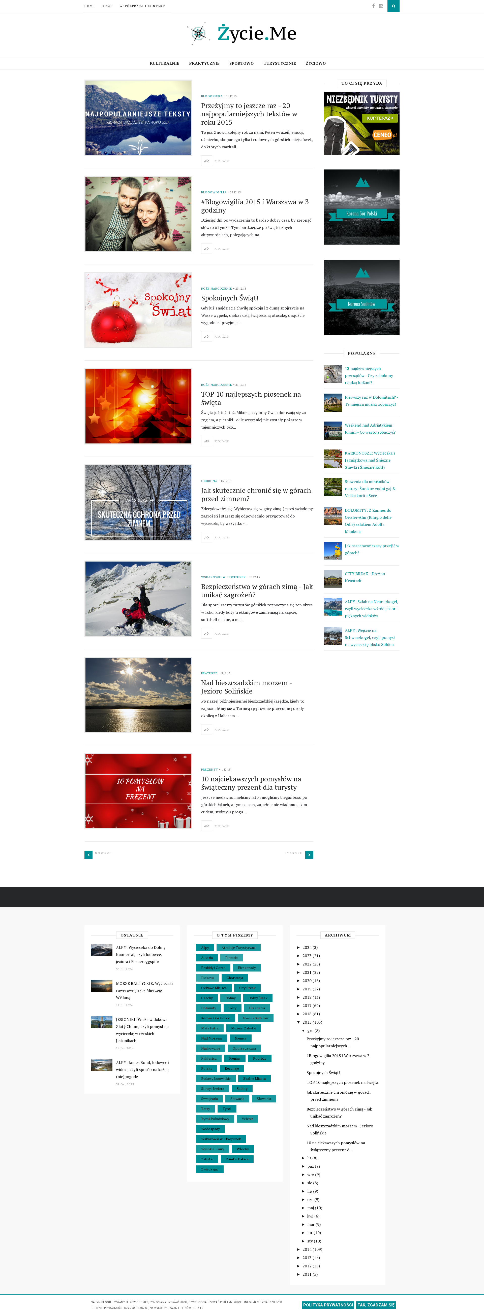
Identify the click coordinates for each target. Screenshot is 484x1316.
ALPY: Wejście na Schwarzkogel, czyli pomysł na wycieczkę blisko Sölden (370, 637)
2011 (307, 1274)
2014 (307, 1249)
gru (311, 1030)
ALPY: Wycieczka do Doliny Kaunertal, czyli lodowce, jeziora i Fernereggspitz (141, 954)
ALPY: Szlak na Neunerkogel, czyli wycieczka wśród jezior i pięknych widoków (371, 608)
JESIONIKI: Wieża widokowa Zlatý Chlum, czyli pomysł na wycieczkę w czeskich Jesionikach (142, 1030)
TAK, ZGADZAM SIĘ (376, 1305)
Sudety (242, 1088)
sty (310, 1241)
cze (310, 1199)
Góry (232, 1008)
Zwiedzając (210, 1169)
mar (311, 1224)
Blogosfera (212, 96)
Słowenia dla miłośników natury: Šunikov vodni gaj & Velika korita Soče (370, 488)
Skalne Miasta (254, 1078)
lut (310, 1232)
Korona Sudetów (255, 1018)
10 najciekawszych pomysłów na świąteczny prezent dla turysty (251, 783)
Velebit (247, 1118)
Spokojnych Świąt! (230, 297)
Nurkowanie (210, 1048)
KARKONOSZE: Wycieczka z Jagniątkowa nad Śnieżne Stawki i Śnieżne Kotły (370, 460)
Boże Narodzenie (216, 288)
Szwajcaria (209, 1098)
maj (311, 1207)
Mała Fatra (210, 1028)
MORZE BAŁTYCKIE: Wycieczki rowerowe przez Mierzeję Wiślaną (144, 990)
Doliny (230, 997)
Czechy (207, 997)
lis (309, 1158)
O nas (107, 6)
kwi (310, 1216)
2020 (307, 980)
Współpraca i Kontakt (142, 6)
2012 (307, 1266)
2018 (307, 997)
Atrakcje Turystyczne (239, 947)
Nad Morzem (211, 1038)
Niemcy (241, 1038)
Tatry (205, 1108)
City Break (247, 987)
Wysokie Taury (212, 1149)
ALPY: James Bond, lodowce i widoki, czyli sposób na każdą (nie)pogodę (142, 1069)
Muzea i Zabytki (243, 1028)
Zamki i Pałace (237, 1159)
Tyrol (227, 1108)
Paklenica (209, 1058)
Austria (207, 957)
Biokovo (207, 977)
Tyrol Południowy (215, 1118)
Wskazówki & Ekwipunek (223, 577)
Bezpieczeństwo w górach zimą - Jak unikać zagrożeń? (257, 590)
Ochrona (209, 481)
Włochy (243, 1149)
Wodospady (210, 1128)
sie (310, 1183)
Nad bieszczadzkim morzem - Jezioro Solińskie (246, 687)
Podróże (259, 1058)
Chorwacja (235, 977)
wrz (311, 1174)
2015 (307, 1022)
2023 (307, 955)
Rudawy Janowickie (216, 1078)
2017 (307, 1005)
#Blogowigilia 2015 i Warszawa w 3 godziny (255, 206)
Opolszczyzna (244, 1048)
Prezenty (209, 769)
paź (311, 1166)
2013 (307, 1257)
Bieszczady (247, 967)
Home (89, 6)
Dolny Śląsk (257, 997)
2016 (307, 1014)
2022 (307, 964)
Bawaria (231, 957)
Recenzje (232, 1068)
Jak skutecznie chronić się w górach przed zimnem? (256, 494)
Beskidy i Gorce (213, 967)
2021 (307, 972)
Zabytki (207, 1159)
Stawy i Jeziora (212, 1088)
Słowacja (237, 1098)
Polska (206, 1068)
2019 (307, 989)
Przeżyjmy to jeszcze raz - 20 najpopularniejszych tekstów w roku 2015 (249, 114)
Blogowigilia (214, 192)
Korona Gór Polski (215, 1018)
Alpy (205, 947)
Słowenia (264, 1098)
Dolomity (208, 1008)
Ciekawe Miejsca (214, 987)
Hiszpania (257, 1008)
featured (209, 673)
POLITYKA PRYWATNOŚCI (328, 1305)
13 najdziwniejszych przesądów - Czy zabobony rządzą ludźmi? (369, 375)
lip (310, 1191)
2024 (307, 947)
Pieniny (234, 1058)
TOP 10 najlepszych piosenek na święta (251, 398)
